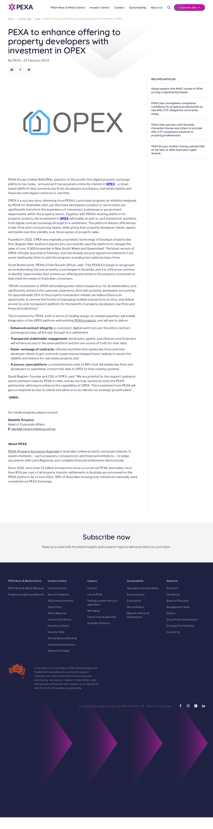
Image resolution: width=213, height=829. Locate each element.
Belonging (93, 610)
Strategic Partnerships (180, 625)
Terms (149, 706)
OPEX (110, 184)
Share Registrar (57, 613)
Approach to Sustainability (143, 588)
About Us (156, 7)
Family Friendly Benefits (101, 617)
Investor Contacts (58, 625)
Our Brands (173, 594)
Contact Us (173, 632)
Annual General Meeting (62, 638)
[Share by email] (11, 70)
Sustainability (137, 7)
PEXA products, (85, 320)
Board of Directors (178, 600)
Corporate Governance (61, 644)
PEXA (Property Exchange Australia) (33, 451)
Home (11, 18)
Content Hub (24, 18)
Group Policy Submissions (182, 619)
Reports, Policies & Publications (138, 615)
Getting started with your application (102, 602)
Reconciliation (135, 607)
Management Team (178, 607)
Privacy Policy (163, 706)
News (37, 18)
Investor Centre (99, 7)
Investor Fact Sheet (59, 619)
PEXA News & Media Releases (26, 588)
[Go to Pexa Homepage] (20, 7)
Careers (119, 7)
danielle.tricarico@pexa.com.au (33, 429)
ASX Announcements (61, 600)
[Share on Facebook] (20, 70)
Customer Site (188, 7)
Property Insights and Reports (26, 594)
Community (134, 600)
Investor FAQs (56, 632)
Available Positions (98, 623)
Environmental (136, 594)
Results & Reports (58, 594)
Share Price (55, 607)
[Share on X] (28, 70)
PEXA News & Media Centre (68, 7)
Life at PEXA (94, 594)
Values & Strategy (59, 650)
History (171, 613)
